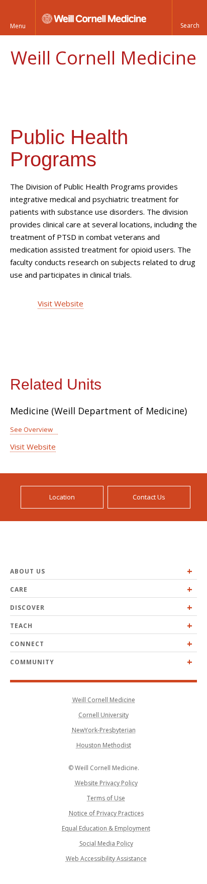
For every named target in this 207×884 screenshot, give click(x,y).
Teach (21, 625)
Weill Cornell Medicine (103, 57)
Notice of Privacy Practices (106, 813)
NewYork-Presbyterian (104, 730)
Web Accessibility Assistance (106, 858)
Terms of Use (106, 798)
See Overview (31, 429)
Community (32, 662)
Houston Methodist (103, 745)
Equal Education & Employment (106, 828)
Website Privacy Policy (106, 783)
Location (62, 496)
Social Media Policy (106, 843)
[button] (189, 17)
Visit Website (60, 303)
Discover (27, 607)
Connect (27, 644)
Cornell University (103, 715)
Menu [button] (18, 26)
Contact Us (149, 496)
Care (19, 589)
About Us (27, 571)
